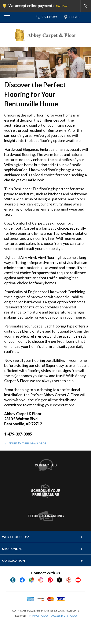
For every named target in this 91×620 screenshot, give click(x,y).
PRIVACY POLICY (38, 615)
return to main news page (25, 443)
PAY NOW (61, 6)
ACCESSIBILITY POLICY (64, 615)
